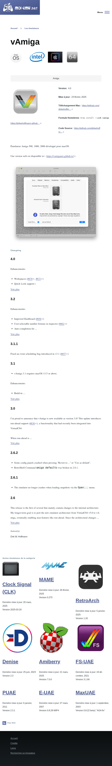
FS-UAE (85, 661)
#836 (32, 423)
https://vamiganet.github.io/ (60, 156)
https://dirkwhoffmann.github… (25, 123)
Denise (10, 661)
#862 (61, 323)
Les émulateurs (32, 28)
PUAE (9, 692)
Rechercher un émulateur (23, 753)
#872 (38, 278)
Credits (14, 743)
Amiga (56, 78)
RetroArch (87, 600)
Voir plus (15, 289)
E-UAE (46, 692)
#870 (30, 278)
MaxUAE (85, 692)
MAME (46, 579)
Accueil (14, 28)
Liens (13, 748)
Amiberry (49, 661)
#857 (63, 353)
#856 (38, 318)
